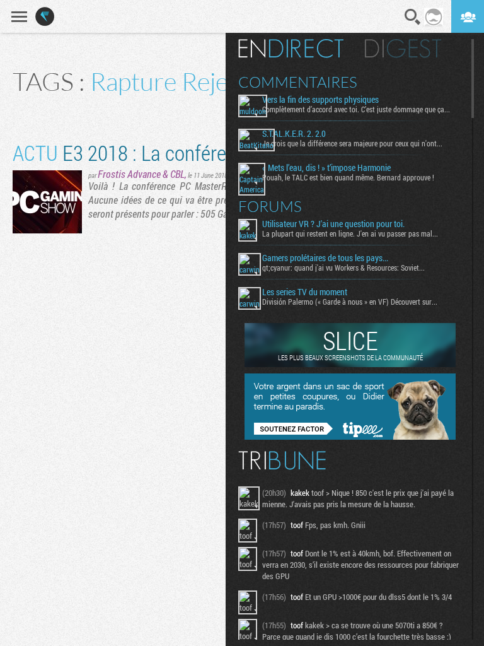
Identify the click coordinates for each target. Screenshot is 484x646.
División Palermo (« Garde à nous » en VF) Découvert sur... (349, 301)
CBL (177, 173)
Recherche (412, 17)
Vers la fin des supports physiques (320, 100)
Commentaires (297, 82)
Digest (403, 48)
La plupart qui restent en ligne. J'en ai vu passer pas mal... (350, 233)
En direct (290, 48)
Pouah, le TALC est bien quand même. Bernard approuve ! (348, 177)
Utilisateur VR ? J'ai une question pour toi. (333, 224)
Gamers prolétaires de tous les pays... (325, 258)
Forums (270, 206)
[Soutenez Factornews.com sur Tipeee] (350, 437)
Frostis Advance (129, 173)
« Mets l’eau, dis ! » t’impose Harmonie (326, 168)
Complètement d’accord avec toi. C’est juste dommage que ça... (356, 109)
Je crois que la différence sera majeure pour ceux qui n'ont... (352, 143)
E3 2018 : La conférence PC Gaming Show (206, 152)
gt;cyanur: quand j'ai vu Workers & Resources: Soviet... (343, 267)
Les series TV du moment (304, 292)
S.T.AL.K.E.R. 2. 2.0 (294, 134)
